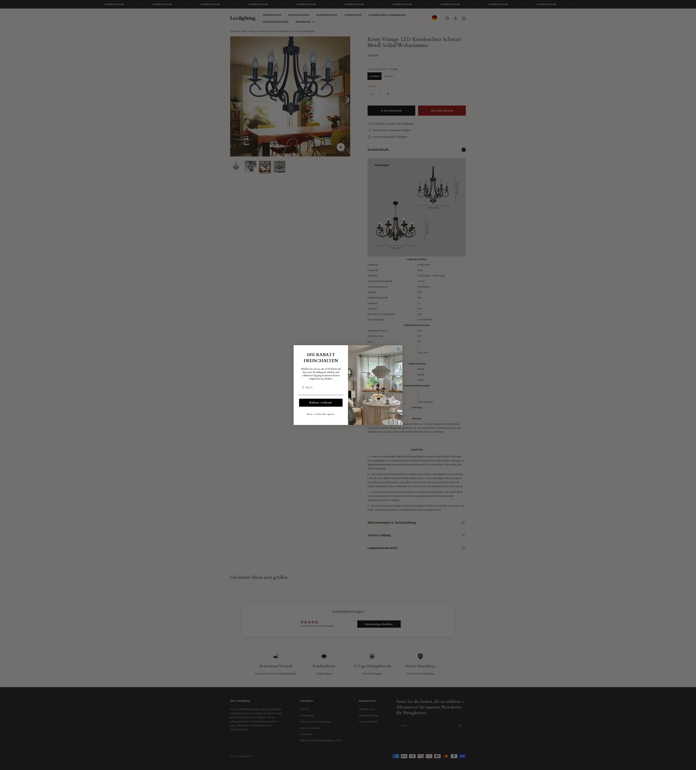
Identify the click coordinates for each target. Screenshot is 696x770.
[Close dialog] (398, 349)
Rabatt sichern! (320, 402)
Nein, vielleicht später (321, 414)
